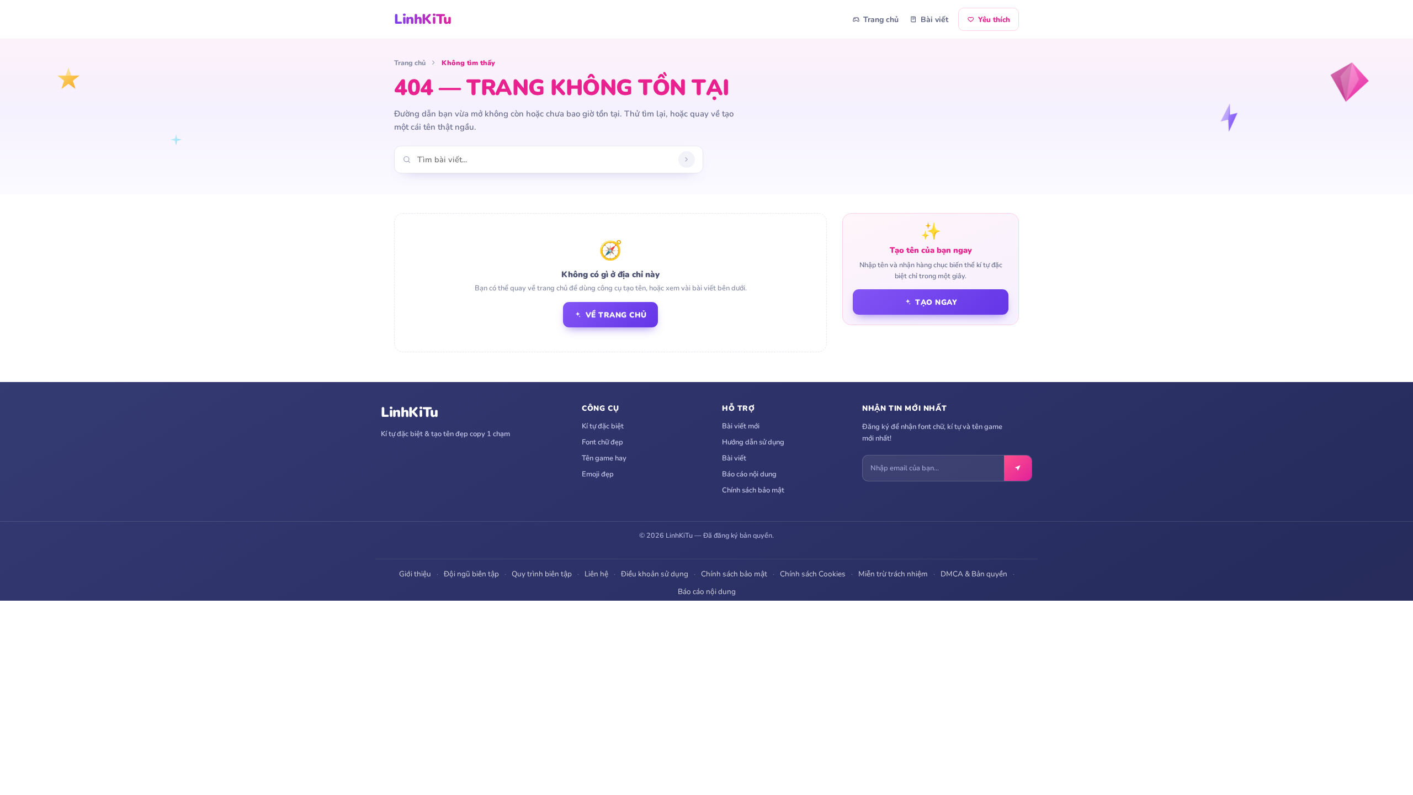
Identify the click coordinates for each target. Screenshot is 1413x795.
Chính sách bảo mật (753, 490)
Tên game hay (604, 458)
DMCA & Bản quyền (974, 574)
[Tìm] (686, 159)
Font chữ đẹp (602, 442)
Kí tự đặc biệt (603, 426)
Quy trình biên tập (542, 574)
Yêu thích (994, 19)
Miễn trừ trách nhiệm (893, 574)
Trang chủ (881, 19)
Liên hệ (596, 574)
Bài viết (934, 19)
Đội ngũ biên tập (471, 574)
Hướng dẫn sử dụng (753, 442)
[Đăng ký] (1018, 468)
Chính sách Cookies (813, 574)
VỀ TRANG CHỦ (616, 315)
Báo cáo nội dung (749, 474)
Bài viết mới (740, 426)
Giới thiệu (415, 574)
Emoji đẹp (598, 474)
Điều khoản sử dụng (654, 574)
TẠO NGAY (936, 302)
